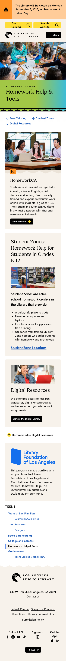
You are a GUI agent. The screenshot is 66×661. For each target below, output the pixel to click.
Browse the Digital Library (26, 418)
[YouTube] (19, 637)
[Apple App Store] (52, 641)
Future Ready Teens (21, 86)
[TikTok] (24, 637)
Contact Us (33, 596)
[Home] (21, 35)
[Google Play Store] (58, 641)
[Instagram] (13, 637)
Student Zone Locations (28, 348)
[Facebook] (7, 637)
